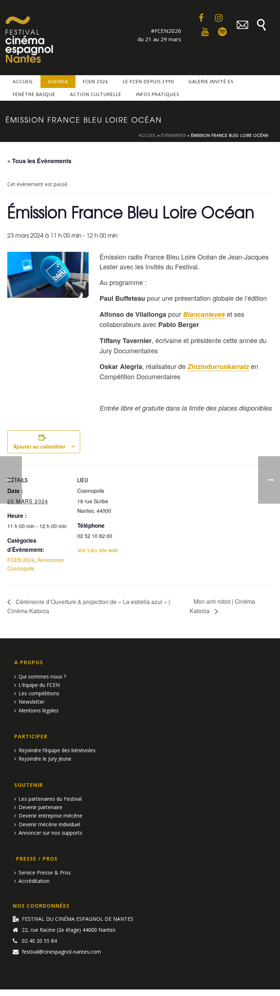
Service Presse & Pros (45, 872)
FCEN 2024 (20, 560)
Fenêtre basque (34, 94)
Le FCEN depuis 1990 (148, 81)
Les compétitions (39, 693)
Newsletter (31, 701)
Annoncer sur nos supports (50, 832)
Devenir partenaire (40, 807)
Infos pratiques (157, 94)
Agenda (58, 81)
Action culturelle (95, 94)
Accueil (23, 81)
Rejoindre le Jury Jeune (45, 758)
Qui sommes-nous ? (42, 676)
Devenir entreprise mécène (50, 815)
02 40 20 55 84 (39, 941)
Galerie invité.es (210, 81)
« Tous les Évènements (39, 161)
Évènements (173, 135)
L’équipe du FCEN (39, 684)
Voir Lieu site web (97, 550)
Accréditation (34, 880)
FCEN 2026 (95, 81)
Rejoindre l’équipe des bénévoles (57, 750)
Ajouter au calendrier (39, 446)
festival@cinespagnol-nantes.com (61, 952)
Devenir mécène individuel (49, 824)
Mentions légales (39, 710)
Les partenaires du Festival (50, 798)
